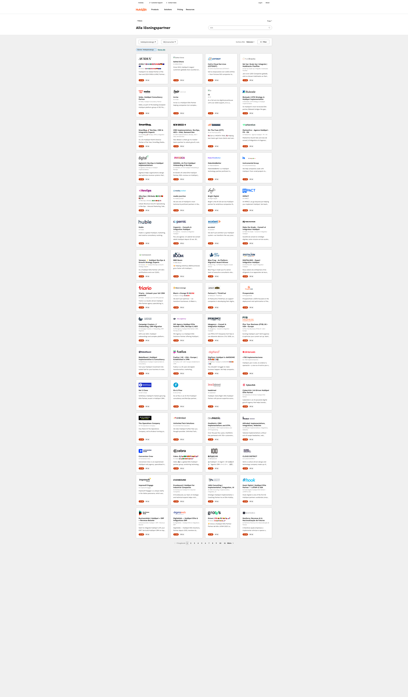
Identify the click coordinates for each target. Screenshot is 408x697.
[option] (147, 42)
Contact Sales (172, 3)
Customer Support (157, 3)
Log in (260, 3)
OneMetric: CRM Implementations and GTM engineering (219, 424)
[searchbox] (240, 28)
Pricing (180, 10)
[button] (269, 21)
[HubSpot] (141, 9)
